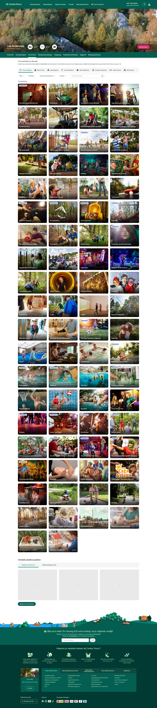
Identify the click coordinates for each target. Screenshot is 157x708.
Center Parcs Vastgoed (120, 680)
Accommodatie (21, 55)
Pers (46, 686)
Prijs (20, 76)
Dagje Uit (83, 55)
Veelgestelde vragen (74, 675)
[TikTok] (53, 701)
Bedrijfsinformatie (49, 675)
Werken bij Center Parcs (74, 684)
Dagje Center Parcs (73, 680)
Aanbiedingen (47, 4)
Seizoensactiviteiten (46, 76)
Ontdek (71, 4)
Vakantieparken (35, 4)
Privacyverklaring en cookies (53, 677)
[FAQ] (144, 4)
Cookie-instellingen (50, 682)
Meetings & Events (82, 4)
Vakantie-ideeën (60, 4)
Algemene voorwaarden (51, 680)
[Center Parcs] (13, 4)
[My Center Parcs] (149, 4)
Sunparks (117, 677)
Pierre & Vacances (119, 682)
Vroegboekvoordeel (96, 682)
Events (116, 684)
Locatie (61, 76)
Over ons (93, 675)
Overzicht (10, 55)
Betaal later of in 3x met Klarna (99, 686)
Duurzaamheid (95, 680)
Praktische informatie (70, 55)
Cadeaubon (71, 682)
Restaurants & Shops (45, 55)
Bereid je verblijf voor (74, 686)
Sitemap (47, 684)
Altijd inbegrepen (96, 684)
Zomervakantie (99, 4)
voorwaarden (73, 636)
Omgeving (57, 55)
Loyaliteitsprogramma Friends (99, 677)
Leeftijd (31, 76)
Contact (70, 677)
